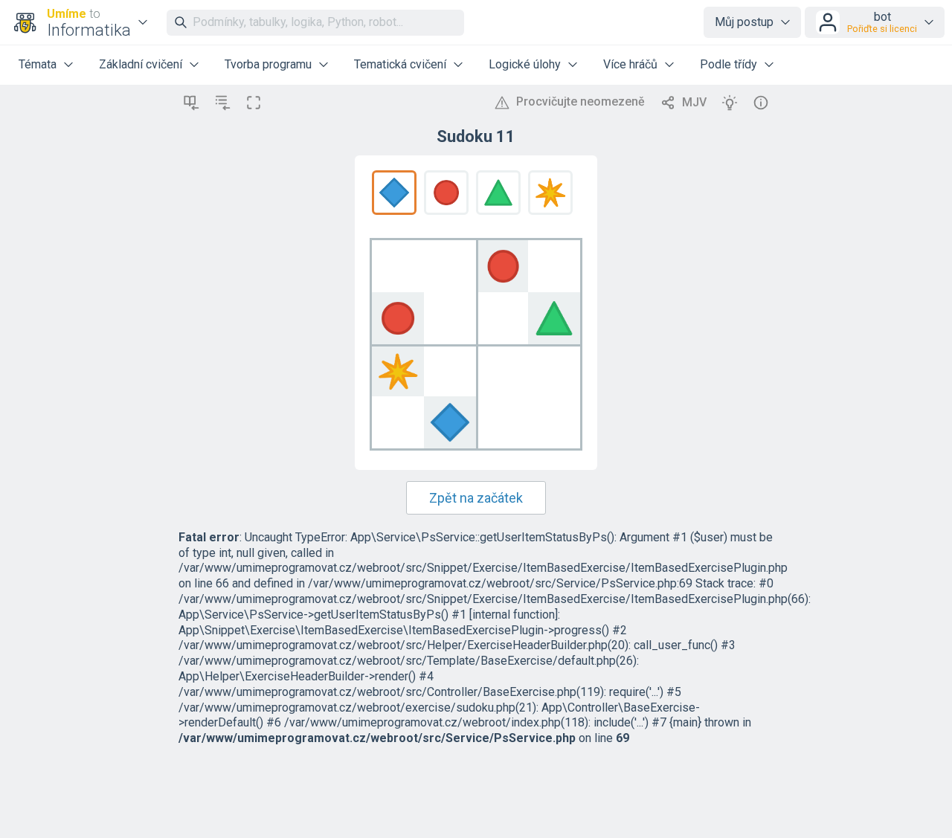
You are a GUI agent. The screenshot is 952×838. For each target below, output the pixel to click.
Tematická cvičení (400, 64)
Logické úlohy (525, 64)
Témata (38, 64)
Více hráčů (630, 64)
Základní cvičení (140, 64)
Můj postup (744, 22)
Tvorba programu (268, 64)
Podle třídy (728, 64)
